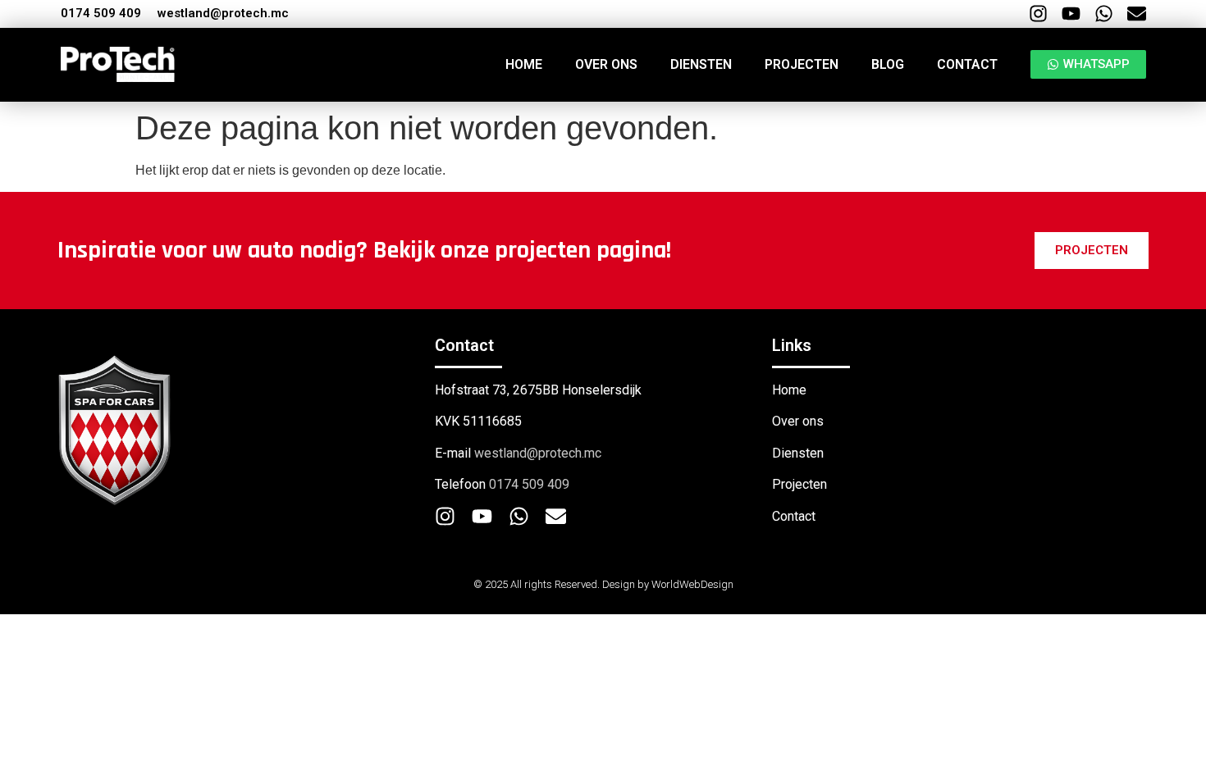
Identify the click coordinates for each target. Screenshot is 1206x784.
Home (523, 64)
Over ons (606, 64)
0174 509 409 (101, 13)
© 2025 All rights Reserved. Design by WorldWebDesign (603, 584)
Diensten (701, 64)
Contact (967, 64)
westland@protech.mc (223, 13)
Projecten (801, 64)
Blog (887, 64)
